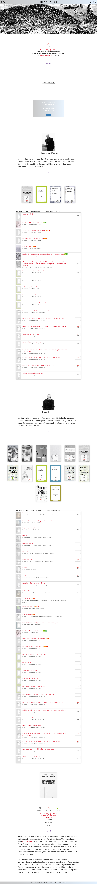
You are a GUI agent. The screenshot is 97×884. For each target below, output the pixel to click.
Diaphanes (48, 2)
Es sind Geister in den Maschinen (31, 342)
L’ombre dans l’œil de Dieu (30, 295)
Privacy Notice (62, 882)
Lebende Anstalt (27, 559)
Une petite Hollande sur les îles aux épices (34, 271)
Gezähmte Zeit (26, 599)
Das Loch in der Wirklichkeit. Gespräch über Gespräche (38, 311)
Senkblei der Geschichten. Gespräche (47, 55)
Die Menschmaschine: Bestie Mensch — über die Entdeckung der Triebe (43, 318)
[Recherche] (4, 2)
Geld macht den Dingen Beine (31, 334)
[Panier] (95, 2)
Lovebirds (25, 513)
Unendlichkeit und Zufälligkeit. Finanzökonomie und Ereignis (40, 623)
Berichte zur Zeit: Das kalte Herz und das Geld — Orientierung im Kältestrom (44, 326)
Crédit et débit (26, 279)
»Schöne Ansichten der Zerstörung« (33, 373)
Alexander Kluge (45, 50)
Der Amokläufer (27, 614)
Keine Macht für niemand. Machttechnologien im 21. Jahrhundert (41, 357)
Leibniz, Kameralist (27, 543)
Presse (47, 882)
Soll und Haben (27, 841)
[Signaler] (47, 64)
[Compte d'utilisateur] (90, 2)
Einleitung (25, 551)
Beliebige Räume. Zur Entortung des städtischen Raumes (39, 521)
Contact (56, 882)
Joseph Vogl (53, 50)
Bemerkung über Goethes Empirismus (33, 583)
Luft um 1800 (26, 591)
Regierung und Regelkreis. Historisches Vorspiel (36, 528)
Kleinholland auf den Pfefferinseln (32, 222)
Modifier (48, 115)
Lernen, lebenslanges (28, 607)
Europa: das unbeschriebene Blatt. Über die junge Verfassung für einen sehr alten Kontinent (44, 351)
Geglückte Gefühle (27, 214)
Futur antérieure (27, 246)
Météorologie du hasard (29, 287)
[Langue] (93, 2)
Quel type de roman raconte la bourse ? (34, 303)
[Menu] (1, 2)
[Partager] (50, 64)
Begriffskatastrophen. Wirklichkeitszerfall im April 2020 (38, 365)
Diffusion (52, 882)
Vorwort (24, 535)
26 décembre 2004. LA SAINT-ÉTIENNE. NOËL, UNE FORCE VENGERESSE (43, 254)
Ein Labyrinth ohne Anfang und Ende (33, 238)
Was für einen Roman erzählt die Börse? (34, 230)
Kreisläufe (25, 567)
